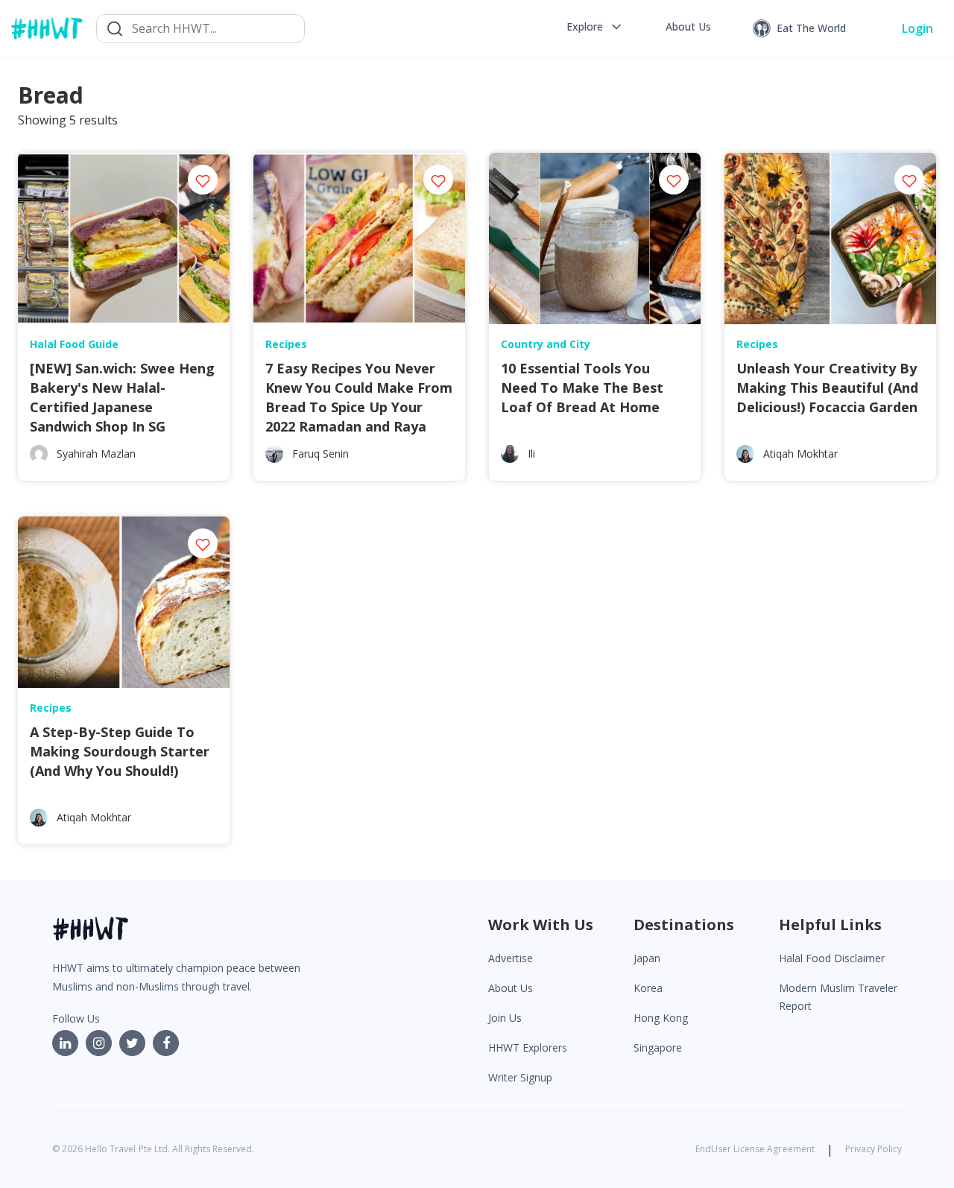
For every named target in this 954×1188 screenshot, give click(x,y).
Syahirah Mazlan (96, 453)
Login (917, 28)
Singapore (658, 1047)
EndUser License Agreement (755, 1149)
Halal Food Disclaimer (832, 958)
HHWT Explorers (527, 1047)
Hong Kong (661, 1018)
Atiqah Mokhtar (800, 453)
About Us (510, 988)
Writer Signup (520, 1077)
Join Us (505, 1018)
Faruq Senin (320, 453)
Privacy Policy (873, 1149)
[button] (595, 26)
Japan (647, 958)
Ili (531, 453)
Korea (648, 988)
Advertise (510, 958)
